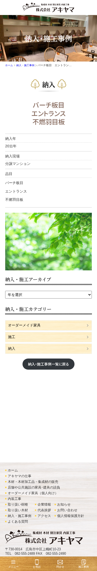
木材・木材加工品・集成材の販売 (33, 482)
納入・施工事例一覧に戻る (48, 364)
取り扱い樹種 (18, 504)
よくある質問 (18, 521)
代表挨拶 (44, 510)
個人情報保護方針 (70, 516)
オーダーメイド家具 (24, 325)
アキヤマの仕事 (19, 476)
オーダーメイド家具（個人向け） (33, 493)
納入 (48, 84)
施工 (11, 337)
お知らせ (64, 504)
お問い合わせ (67, 510)
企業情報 (44, 504)
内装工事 (14, 499)
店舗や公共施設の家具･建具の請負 (34, 487)
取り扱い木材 (18, 510)
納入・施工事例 (19, 516)
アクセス (44, 516)
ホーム (13, 470)
